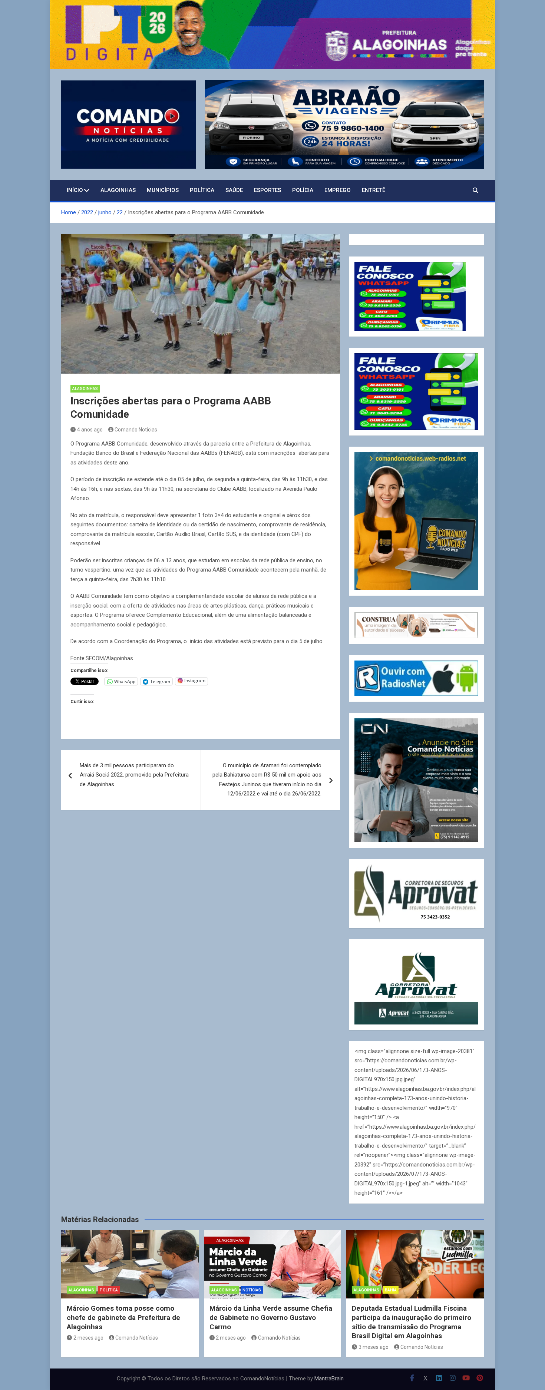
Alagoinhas (118, 190)
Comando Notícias (136, 430)
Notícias (251, 1290)
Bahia (391, 1290)
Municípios (163, 190)
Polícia (302, 190)
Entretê (373, 190)
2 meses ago (88, 1338)
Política (202, 190)
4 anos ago (90, 430)
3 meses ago (374, 1347)
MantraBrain (329, 1378)
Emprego (337, 190)
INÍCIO (75, 190)
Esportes (267, 190)
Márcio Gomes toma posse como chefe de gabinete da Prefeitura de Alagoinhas (123, 1317)
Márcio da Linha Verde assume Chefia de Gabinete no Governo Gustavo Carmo (270, 1317)
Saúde (234, 190)
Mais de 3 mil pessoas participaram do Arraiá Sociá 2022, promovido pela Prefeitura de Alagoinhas (134, 775)
